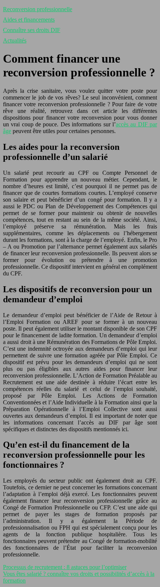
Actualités (14, 40)
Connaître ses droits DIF (31, 30)
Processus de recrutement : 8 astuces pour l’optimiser (65, 567)
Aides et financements (29, 19)
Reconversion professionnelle (37, 9)
